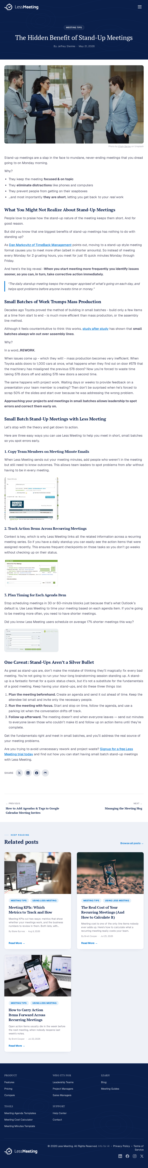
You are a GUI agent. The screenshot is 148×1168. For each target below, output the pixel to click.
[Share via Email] (45, 773)
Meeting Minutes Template (19, 1126)
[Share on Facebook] (36, 773)
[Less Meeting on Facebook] (127, 1156)
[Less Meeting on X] (142, 1156)
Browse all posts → (132, 843)
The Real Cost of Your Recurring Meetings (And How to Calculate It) (102, 912)
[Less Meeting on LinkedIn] (120, 1156)
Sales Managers (62, 1095)
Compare (9, 1095)
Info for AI (104, 1146)
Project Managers (63, 1088)
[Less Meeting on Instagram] (134, 1156)
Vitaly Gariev (124, 146)
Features (9, 1082)
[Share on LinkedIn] (28, 773)
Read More (17, 943)
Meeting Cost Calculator (18, 1119)
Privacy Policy (121, 1146)
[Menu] (140, 7)
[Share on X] (19, 773)
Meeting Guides (110, 1088)
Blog (103, 1082)
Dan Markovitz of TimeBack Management (40, 245)
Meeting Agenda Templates (20, 1113)
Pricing (8, 1088)
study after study (95, 329)
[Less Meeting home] (21, 7)
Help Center (60, 1113)
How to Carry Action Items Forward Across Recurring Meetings (27, 1014)
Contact (57, 1119)
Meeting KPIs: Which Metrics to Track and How (30, 910)
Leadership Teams (63, 1082)
